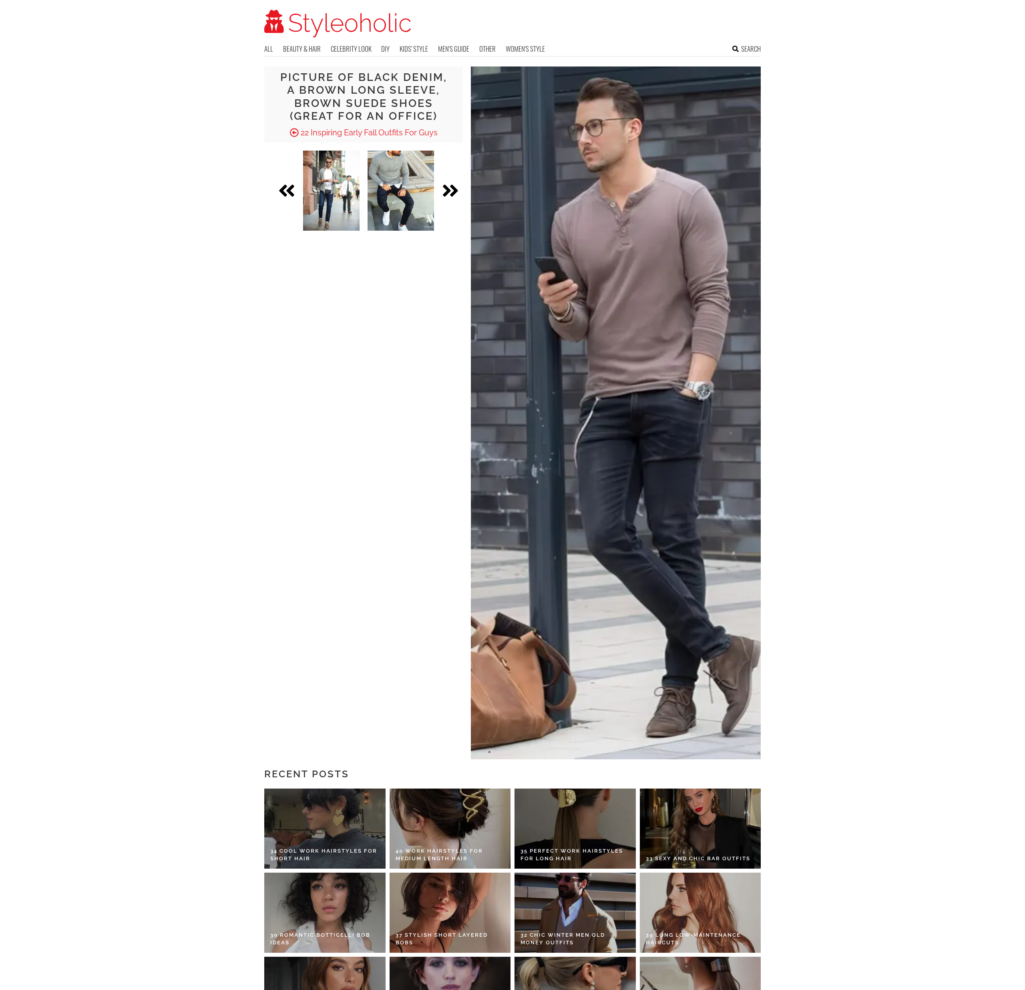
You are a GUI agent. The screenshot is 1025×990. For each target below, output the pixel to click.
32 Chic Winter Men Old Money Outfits (563, 939)
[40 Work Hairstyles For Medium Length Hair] (450, 829)
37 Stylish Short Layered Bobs (442, 939)
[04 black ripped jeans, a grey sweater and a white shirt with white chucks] (401, 191)
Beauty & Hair (302, 49)
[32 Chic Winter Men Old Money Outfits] (575, 913)
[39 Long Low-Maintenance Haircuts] (700, 913)
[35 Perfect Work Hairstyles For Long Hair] (575, 829)
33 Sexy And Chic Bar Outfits (698, 858)
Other (487, 49)
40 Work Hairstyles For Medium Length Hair (439, 855)
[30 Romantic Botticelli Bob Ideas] (325, 913)
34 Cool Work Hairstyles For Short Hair (323, 855)
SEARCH (751, 49)
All (268, 49)
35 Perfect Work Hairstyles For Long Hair (572, 855)
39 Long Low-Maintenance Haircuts (693, 939)
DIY (385, 49)
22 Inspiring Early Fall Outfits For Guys (368, 132)
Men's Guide (453, 49)
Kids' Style (414, 49)
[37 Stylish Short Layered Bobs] (450, 913)
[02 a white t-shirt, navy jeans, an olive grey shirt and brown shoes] (331, 191)
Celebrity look (351, 49)
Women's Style (525, 49)
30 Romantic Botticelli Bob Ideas (320, 939)
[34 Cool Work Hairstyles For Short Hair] (325, 829)
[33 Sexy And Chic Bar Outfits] (700, 829)
